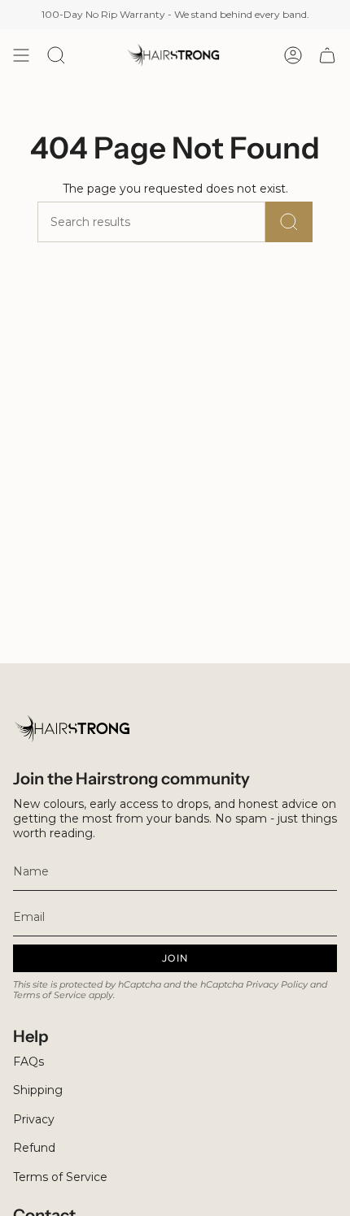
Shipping (38, 1090)
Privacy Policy (277, 984)
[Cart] (327, 55)
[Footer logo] (74, 729)
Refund (34, 1147)
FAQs (28, 1061)
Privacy (34, 1119)
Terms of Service (49, 995)
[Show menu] (21, 55)
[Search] (289, 222)
